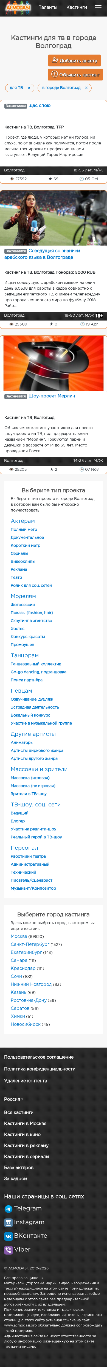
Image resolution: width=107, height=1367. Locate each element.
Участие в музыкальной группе (41, 723)
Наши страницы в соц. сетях (44, 1196)
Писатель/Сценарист (31, 880)
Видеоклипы (23, 561)
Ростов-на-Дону (29, 1001)
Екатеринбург (26, 953)
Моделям (23, 596)
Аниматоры (22, 742)
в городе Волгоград (61, 88)
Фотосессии (23, 605)
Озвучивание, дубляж (32, 699)
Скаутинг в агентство (31, 621)
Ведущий (20, 813)
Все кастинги (18, 1113)
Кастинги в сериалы (26, 1157)
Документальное (27, 537)
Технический (23, 872)
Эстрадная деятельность (35, 707)
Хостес (17, 629)
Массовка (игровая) (30, 778)
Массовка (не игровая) (33, 786)
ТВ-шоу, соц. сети (36, 804)
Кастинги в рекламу (26, 1146)
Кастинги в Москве (25, 1124)
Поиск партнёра (27, 680)
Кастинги (76, 8)
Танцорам (25, 655)
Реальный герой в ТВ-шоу (36, 837)
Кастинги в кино (22, 1135)
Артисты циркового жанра (37, 750)
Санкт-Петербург (30, 945)
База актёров (18, 1168)
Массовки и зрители (39, 769)
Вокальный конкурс (30, 715)
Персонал (24, 848)
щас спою (39, 106)
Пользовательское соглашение (39, 1057)
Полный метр (24, 529)
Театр (16, 577)
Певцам (21, 690)
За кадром (15, 1179)
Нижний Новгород (31, 985)
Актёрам (23, 521)
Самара (19, 961)
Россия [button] (12, 1099)
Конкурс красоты (28, 637)
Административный (30, 864)
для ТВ (16, 88)
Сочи (16, 977)
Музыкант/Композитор (33, 888)
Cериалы (19, 553)
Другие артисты (33, 734)
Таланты (48, 8)
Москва (19, 937)
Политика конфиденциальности (39, 1069)
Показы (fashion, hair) (32, 613)
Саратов (20, 1009)
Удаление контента (25, 1081)
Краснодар (23, 969)
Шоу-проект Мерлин (52, 396)
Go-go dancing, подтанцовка (38, 672)
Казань (18, 993)
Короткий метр (25, 545)
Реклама (19, 569)
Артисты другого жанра (34, 758)
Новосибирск (26, 1024)
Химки (18, 1017)
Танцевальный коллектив (36, 664)
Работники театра (28, 856)
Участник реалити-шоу (33, 829)
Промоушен (22, 645)
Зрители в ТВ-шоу (29, 794)
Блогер (18, 821)
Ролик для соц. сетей (31, 585)
